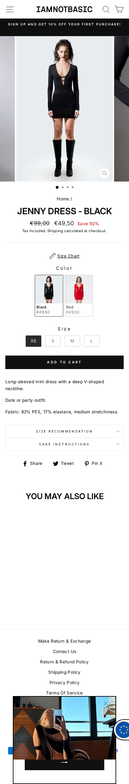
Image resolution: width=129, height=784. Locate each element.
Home (63, 198)
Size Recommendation (64, 431)
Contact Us (64, 651)
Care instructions (64, 444)
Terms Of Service (64, 692)
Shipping (55, 231)
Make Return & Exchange (64, 641)
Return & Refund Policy (64, 661)
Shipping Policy (64, 672)
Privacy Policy (64, 682)
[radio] (49, 296)
